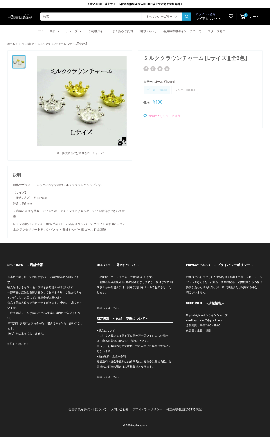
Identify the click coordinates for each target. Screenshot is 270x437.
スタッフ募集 (217, 31)
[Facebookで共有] (146, 68)
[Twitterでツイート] (160, 68)
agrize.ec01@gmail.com (208, 320)
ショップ (72, 31)
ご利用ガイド (97, 31)
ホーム (11, 43)
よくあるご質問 (122, 31)
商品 (52, 31)
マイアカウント (207, 18)
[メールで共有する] (167, 68)
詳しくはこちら (19, 343)
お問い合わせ (148, 31)
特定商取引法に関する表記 (184, 409)
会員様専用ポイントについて (182, 31)
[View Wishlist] (231, 17)
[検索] (186, 16)
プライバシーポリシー (147, 409)
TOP (40, 31)
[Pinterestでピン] (153, 68)
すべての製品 (26, 43)
